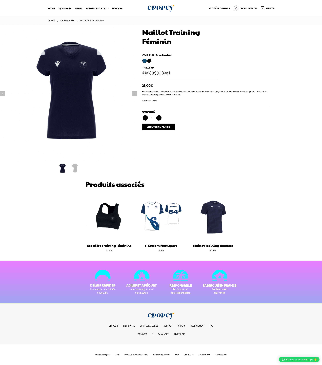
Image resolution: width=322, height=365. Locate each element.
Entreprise (129, 326)
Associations (221, 354)
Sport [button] (51, 8)
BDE (177, 354)
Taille (146, 67)
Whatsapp (163, 334)
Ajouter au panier (158, 126)
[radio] (144, 61)
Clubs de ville (204, 354)
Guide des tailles (149, 100)
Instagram (179, 334)
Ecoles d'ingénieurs (161, 354)
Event (78, 8)
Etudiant (113, 326)
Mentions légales (102, 354)
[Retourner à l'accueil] (161, 8)
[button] (267, 8)
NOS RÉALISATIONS (219, 8)
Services (117, 8)
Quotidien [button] (65, 8)
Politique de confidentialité (136, 354)
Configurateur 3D (97, 8)
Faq (211, 326)
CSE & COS (189, 354)
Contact (168, 326)
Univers (181, 326)
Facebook (142, 334)
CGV (117, 354)
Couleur (148, 55)
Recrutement (198, 326)
